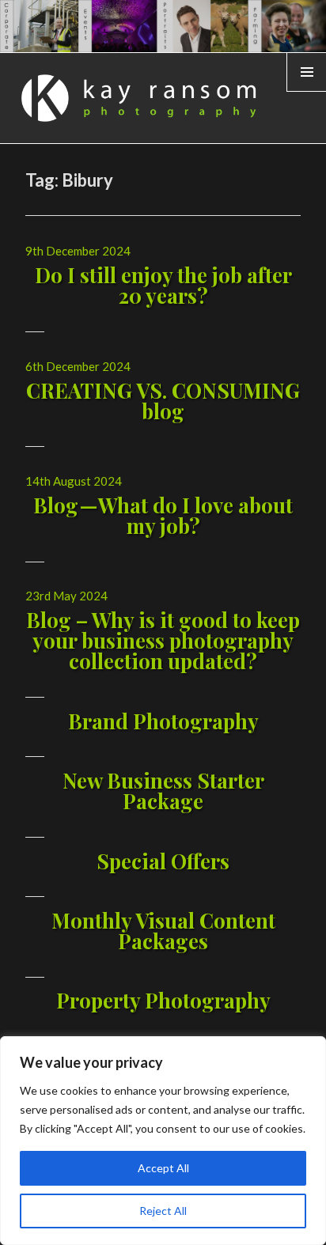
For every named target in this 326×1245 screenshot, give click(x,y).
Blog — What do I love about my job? (163, 515)
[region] (163, 1140)
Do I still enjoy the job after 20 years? (163, 285)
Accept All (163, 1168)
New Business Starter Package (163, 790)
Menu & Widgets (306, 91)
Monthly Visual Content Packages (163, 930)
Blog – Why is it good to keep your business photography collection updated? (163, 640)
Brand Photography (163, 721)
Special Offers (163, 861)
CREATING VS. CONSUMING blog (163, 401)
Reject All (163, 1210)
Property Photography (163, 1000)
